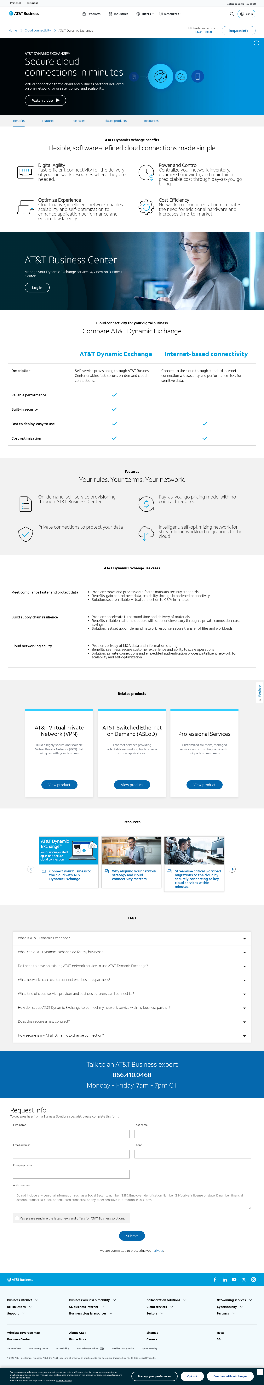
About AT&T (77, 1332)
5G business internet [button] (83, 1307)
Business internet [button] (19, 1300)
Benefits (19, 121)
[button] (232, 869)
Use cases (78, 121)
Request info (238, 30)
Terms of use (14, 1348)
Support (251, 3)
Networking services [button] (231, 1300)
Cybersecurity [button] (227, 1307)
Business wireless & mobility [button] (89, 1300)
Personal (15, 3)
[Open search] (232, 14)
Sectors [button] (151, 1313)
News (220, 1332)
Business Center (18, 1339)
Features (48, 121)
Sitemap (152, 1332)
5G (219, 1339)
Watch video (42, 100)
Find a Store (77, 1339)
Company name (23, 1165)
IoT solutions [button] (16, 1307)
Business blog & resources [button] (87, 1313)
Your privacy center (38, 1348)
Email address (21, 1145)
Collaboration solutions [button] (163, 1300)
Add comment (22, 1185)
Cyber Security (149, 1348)
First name (19, 1125)
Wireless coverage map (23, 1332)
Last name (141, 1125)
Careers (152, 1339)
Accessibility (62, 1348)
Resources (151, 121)
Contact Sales (235, 3)
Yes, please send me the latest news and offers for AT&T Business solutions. (72, 1218)
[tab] (132, 938)
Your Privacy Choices (87, 1348)
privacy (158, 1250)
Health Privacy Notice (123, 1348)
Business (32, 3)
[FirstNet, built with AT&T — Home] (24, 14)
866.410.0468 (203, 32)
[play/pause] (256, 43)
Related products (115, 121)
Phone (138, 1145)
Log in (37, 287)
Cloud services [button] (156, 1307)
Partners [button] (223, 1313)
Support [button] (13, 1313)
